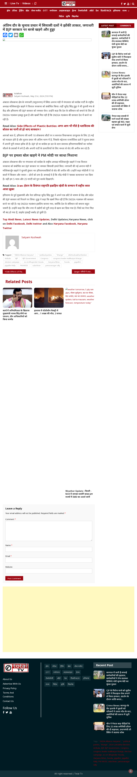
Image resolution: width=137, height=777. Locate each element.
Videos (26, 3)
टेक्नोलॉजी (82, 11)
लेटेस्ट (14, 11)
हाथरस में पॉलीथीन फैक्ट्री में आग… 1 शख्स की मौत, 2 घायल (48, 312)
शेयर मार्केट (36, 11)
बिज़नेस (75, 16)
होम (8, 11)
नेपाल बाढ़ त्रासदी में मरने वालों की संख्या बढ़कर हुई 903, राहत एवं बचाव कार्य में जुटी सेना (121, 121)
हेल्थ (74, 11)
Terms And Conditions (8, 694)
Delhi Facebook (15, 223)
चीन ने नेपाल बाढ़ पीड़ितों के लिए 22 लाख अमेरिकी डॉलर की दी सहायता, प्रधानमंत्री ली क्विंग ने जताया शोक (121, 101)
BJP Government (29, 258)
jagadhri (77, 262)
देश (97, 11)
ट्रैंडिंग (21, 11)
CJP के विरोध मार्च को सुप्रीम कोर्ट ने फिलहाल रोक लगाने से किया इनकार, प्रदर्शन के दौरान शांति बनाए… (121, 60)
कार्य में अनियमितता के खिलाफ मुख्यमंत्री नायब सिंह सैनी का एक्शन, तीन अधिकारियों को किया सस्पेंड (16, 315)
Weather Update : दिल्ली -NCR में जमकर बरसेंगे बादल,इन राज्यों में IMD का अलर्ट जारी (79, 493)
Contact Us (8, 701)
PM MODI (24, 265)
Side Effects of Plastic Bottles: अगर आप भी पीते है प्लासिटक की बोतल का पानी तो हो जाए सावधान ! (48, 127)
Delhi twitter (34, 223)
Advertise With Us (12, 683)
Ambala (8, 258)
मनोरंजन (53, 11)
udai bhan (37, 265)
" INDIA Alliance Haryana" (24, 255)
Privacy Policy (9, 688)
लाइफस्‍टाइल (64, 11)
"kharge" (60, 255)
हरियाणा (116, 11)
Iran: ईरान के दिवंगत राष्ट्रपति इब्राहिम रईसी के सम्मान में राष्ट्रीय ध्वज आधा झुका (46, 187)
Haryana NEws (54, 262)
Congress (44, 258)
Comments (125, 25)
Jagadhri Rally (10, 265)
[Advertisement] (68, 619)
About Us (7, 679)
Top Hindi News (12, 219)
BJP (16, 258)
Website (8, 567)
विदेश (61, 16)
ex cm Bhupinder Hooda (33, 262)
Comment (10, 519)
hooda (67, 262)
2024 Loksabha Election (77, 255)
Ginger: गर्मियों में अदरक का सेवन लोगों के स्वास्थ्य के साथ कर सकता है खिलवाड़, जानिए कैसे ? (84, 271)
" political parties (45, 255)
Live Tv (14, 3)
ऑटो (91, 11)
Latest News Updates (36, 219)
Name (8, 545)
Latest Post (107, 25)
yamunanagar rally (52, 265)
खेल (27, 11)
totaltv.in (18, 93)
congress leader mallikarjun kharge (67, 258)
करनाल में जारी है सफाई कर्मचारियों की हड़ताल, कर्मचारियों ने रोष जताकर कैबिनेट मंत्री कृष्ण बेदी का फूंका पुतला (121, 39)
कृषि (68, 16)
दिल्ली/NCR (106, 11)
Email (8, 556)
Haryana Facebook (65, 223)
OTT (45, 11)
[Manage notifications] (131, 771)
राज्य (124, 11)
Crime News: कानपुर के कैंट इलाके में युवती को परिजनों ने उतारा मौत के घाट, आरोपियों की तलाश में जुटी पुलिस (121, 80)
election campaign (12, 262)
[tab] (108, 25)
